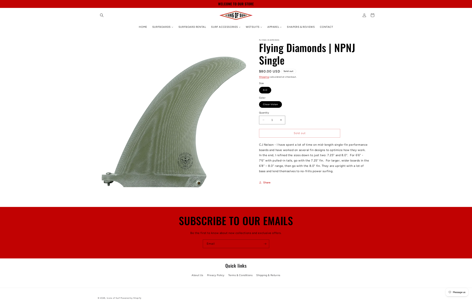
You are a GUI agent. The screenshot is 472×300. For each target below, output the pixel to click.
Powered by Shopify (131, 298)
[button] (102, 15)
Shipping (264, 77)
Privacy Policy (216, 275)
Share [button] (267, 182)
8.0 (267, 90)
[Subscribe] (265, 243)
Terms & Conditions (240, 275)
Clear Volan (272, 105)
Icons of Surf (113, 298)
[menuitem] (143, 27)
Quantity (264, 112)
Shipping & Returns (268, 275)
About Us (197, 275)
